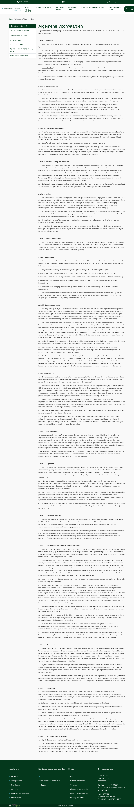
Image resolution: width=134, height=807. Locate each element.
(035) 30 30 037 (112, 785)
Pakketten (15, 776)
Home (11, 19)
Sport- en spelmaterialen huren (92, 7)
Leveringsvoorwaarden (79, 793)
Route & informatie (77, 781)
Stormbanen (15, 785)
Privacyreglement (77, 797)
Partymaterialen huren (115, 8)
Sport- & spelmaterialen (20, 793)
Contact (73, 776)
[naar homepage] (11, 9)
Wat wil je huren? (20, 26)
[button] (127, 9)
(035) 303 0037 (23, 2)
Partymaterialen (17, 797)
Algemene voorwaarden (79, 789)
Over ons (73, 785)
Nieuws (43, 785)
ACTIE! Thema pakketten (28, 9)
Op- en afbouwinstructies (50, 781)
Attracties (14, 789)
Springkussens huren (43, 7)
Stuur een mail (68, 2)
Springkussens (16, 781)
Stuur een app (113, 2)
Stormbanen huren (72, 8)
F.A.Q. (43, 776)
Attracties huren (60, 8)
